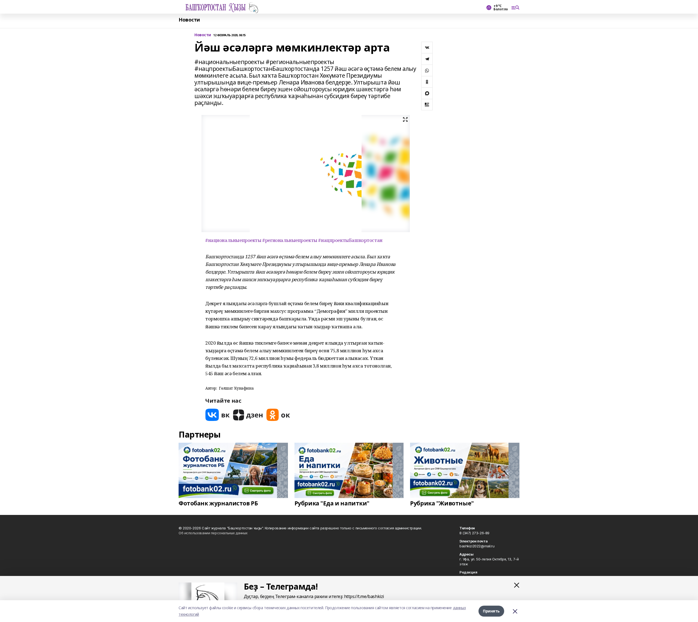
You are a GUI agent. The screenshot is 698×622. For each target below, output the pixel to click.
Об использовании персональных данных (213, 533)
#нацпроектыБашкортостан (350, 240)
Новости (189, 20)
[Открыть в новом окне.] (217, 415)
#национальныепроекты (233, 240)
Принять (491, 611)
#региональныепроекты (289, 240)
